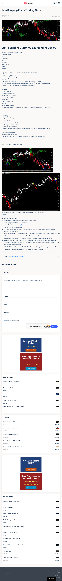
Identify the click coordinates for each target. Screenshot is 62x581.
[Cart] (59, 3)
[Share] (58, 257)
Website (6, 312)
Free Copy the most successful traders (31, 357)
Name (6, 296)
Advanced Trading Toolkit (31, 342)
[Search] (54, 3)
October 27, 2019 (10, 17)
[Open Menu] (3, 3)
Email (6, 304)
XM (22, 225)
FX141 (7, 15)
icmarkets (17, 225)
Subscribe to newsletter (12, 320)
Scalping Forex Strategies (17, 256)
